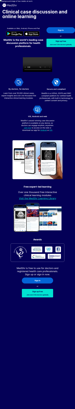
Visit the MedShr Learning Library (37, 198)
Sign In (61, 30)
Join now (27, 128)
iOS (50, 130)
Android (43, 130)
